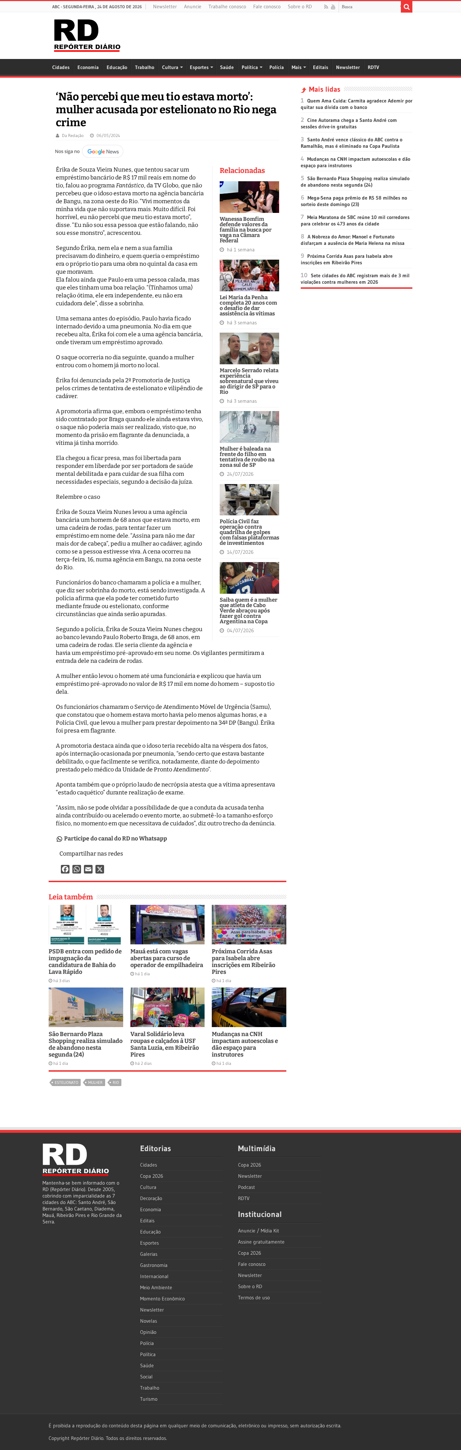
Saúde (227, 67)
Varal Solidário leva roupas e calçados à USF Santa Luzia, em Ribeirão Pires (164, 1044)
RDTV (373, 67)
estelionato (66, 1082)
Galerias (148, 1254)
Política (250, 67)
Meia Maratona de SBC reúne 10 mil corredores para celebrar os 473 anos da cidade (355, 220)
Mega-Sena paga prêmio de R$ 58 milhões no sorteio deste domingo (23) (354, 201)
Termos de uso (254, 1297)
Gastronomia (153, 1265)
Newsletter (165, 6)
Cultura (170, 67)
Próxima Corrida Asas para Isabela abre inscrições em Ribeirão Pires (243, 961)
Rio (116, 1082)
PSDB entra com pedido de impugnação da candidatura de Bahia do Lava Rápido (85, 961)
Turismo (148, 1399)
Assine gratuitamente (261, 1242)
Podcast (246, 1187)
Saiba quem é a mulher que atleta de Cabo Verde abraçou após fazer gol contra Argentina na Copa (248, 611)
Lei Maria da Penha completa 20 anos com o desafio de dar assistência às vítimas (248, 305)
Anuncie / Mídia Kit (258, 1230)
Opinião (148, 1332)
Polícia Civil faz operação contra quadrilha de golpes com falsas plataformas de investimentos (249, 532)
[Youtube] (333, 7)
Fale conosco (267, 6)
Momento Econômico (162, 1298)
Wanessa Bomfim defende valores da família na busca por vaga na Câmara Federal (246, 230)
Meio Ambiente (156, 1287)
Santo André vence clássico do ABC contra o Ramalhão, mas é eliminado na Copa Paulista (351, 142)
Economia (88, 67)
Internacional (154, 1276)
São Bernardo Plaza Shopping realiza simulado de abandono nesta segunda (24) (85, 1044)
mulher (95, 1082)
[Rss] (326, 7)
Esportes (199, 67)
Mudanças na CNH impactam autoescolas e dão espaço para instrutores (245, 1044)
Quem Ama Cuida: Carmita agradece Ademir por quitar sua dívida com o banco (356, 103)
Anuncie (192, 6)
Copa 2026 (151, 1176)
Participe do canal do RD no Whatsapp (115, 838)
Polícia (276, 67)
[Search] (406, 7)
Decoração (151, 1198)
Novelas (148, 1321)
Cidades (61, 67)
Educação (117, 67)
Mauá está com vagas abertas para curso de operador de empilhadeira (166, 958)
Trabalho (144, 67)
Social (146, 1376)
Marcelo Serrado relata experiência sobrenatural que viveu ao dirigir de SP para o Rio (249, 381)
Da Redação (73, 135)
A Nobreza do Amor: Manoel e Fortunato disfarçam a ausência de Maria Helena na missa (352, 239)
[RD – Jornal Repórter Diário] (87, 34)
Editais (320, 67)
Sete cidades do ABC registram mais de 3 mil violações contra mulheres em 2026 (355, 278)
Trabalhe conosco (227, 6)
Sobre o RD (300, 6)
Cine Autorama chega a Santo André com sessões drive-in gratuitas (349, 123)
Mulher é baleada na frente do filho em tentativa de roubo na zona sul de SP (247, 457)
